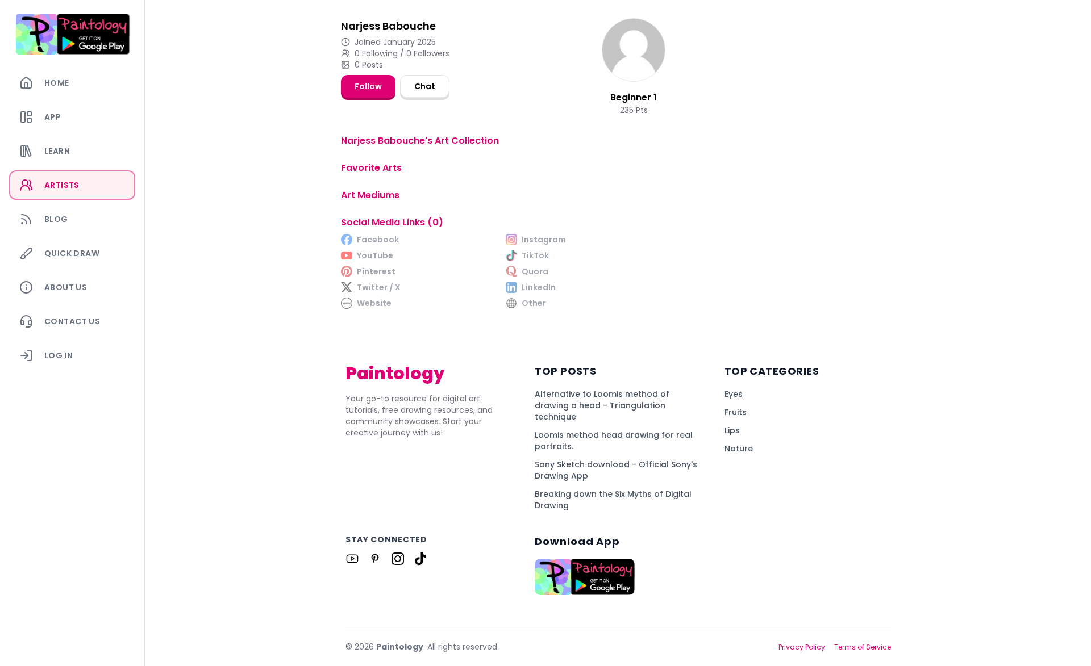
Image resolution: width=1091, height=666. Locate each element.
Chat (424, 86)
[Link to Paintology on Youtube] (352, 559)
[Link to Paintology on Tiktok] (420, 559)
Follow (368, 86)
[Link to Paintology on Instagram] (398, 559)
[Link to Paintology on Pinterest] (375, 559)
